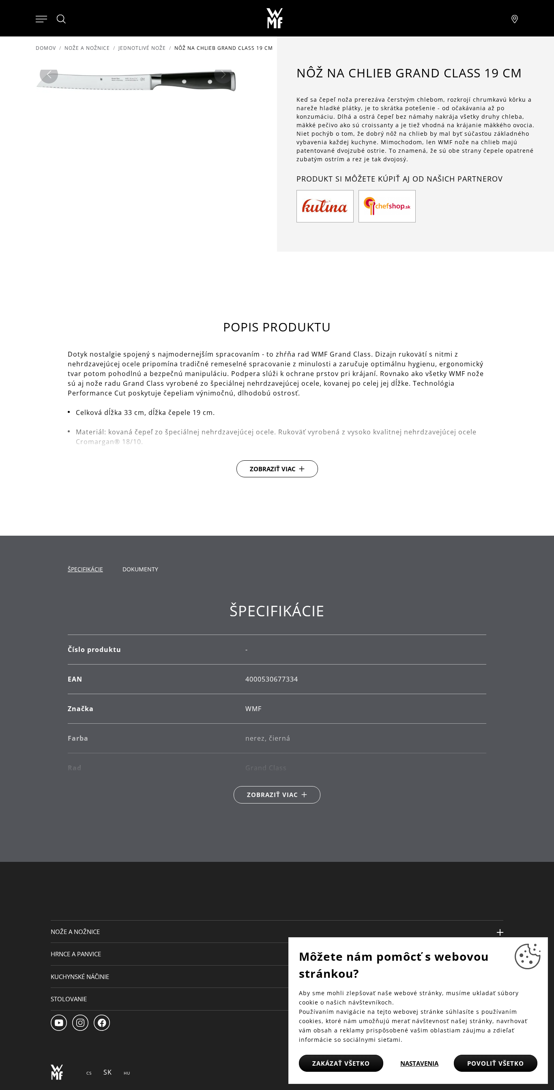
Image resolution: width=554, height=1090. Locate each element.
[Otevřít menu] (41, 18)
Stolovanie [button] (69, 999)
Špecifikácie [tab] (85, 569)
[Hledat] (61, 19)
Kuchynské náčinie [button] (80, 976)
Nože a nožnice (87, 48)
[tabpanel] (277, 703)
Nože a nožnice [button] (75, 932)
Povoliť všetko (495, 1063)
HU (127, 1073)
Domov (46, 48)
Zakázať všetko (341, 1063)
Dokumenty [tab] (140, 569)
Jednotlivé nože (142, 48)
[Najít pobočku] (514, 18)
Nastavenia (419, 1063)
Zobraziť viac (273, 469)
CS (89, 1073)
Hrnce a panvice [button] (76, 954)
